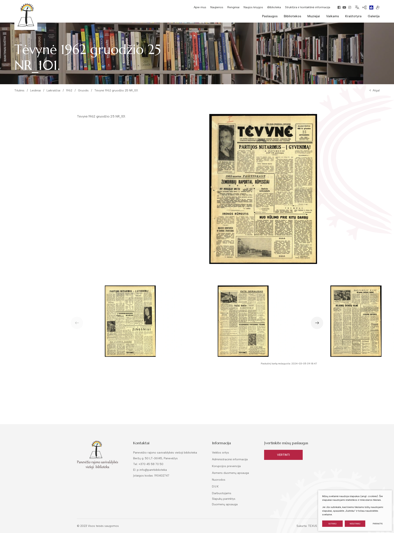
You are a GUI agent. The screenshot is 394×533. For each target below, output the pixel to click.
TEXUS (312, 526)
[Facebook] (339, 7)
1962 (69, 90)
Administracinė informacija (230, 459)
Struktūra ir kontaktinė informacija (307, 7)
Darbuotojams (221, 493)
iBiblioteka (274, 7)
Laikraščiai (53, 90)
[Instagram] (349, 7)
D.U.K (215, 486)
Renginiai (233, 7)
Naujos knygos (253, 7)
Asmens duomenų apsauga (230, 473)
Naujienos (216, 7)
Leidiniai (35, 90)
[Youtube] (344, 7)
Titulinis (19, 90)
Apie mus (200, 7)
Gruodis (83, 90)
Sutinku (333, 524)
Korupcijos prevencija (226, 466)
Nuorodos (218, 479)
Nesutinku (355, 524)
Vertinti (283, 455)
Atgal (376, 90)
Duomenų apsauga (225, 504)
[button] (317, 323)
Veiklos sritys (220, 452)
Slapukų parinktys (223, 499)
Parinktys (378, 524)
